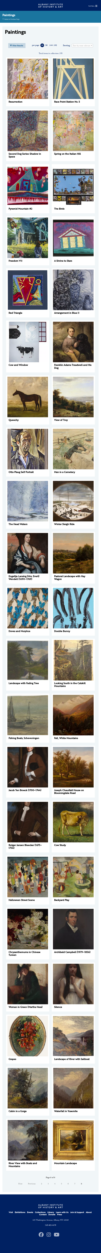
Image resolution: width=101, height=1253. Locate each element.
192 (55, 45)
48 (42, 45)
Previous (31, 1183)
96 (46, 45)
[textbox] (82, 45)
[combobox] (82, 45)
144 (50, 45)
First (20, 1183)
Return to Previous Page (11, 19)
